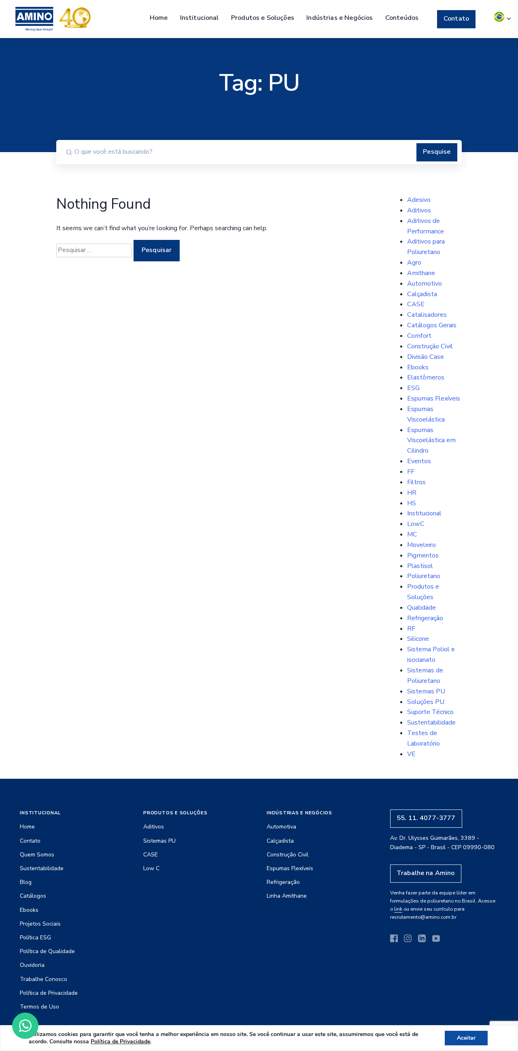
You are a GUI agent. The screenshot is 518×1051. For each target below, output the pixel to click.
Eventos (419, 461)
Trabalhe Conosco (43, 979)
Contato (456, 18)
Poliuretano (423, 576)
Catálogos (33, 896)
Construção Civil (430, 346)
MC (412, 534)
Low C (151, 868)
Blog (26, 882)
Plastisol (420, 566)
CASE (416, 304)
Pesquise (436, 151)
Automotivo (424, 283)
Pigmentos (423, 555)
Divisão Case (425, 356)
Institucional (199, 17)
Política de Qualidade (47, 951)
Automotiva (281, 827)
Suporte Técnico (430, 712)
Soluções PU (425, 701)
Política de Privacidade (49, 993)
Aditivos (419, 210)
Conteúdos (401, 17)
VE (411, 754)
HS (411, 503)
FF (410, 471)
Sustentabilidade (431, 722)
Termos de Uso (39, 1007)
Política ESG (35, 937)
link (398, 908)
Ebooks (418, 367)
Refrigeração (425, 618)
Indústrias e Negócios (339, 17)
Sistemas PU (426, 691)
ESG (413, 388)
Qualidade (421, 607)
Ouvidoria (32, 965)
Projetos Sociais (40, 924)
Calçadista (422, 294)
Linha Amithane (287, 896)
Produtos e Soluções (262, 17)
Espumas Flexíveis (433, 398)
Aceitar (466, 1038)
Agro (414, 262)
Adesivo (419, 199)
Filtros (416, 482)
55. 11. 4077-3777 (426, 818)
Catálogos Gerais (431, 325)
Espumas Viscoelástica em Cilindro (431, 441)
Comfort (419, 335)
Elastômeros (425, 377)
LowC (416, 523)
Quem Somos (37, 854)
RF (411, 628)
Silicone (418, 638)
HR (411, 492)
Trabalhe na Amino (426, 873)
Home (159, 17)
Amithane (421, 273)
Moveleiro (421, 544)
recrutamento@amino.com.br (423, 916)
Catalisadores (427, 314)
